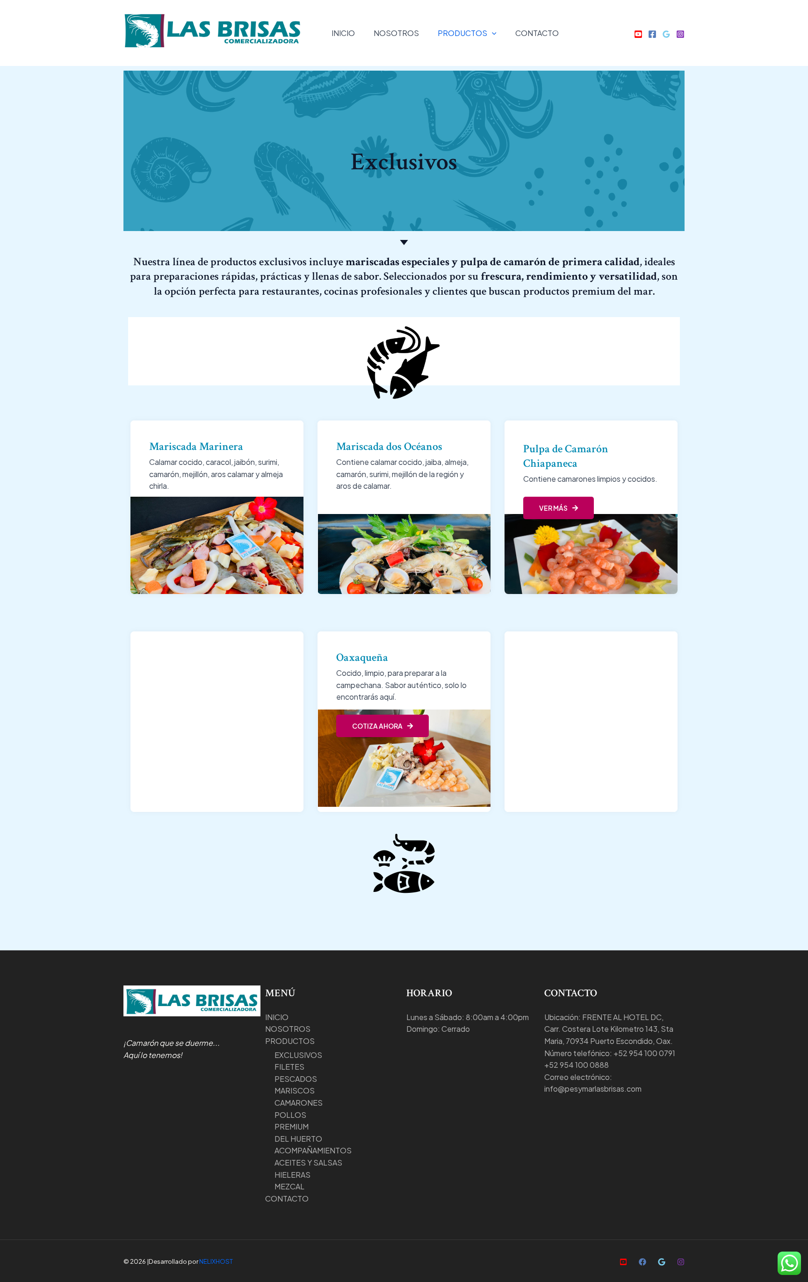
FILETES (289, 1067)
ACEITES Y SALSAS (308, 1162)
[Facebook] (652, 34)
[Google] (666, 34)
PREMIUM (291, 1126)
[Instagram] (680, 34)
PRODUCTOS (462, 33)
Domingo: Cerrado (438, 1029)
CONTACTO (537, 33)
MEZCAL (289, 1186)
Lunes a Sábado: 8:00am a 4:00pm (467, 1017)
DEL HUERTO (298, 1139)
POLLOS (290, 1115)
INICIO (343, 33)
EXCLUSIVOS (298, 1055)
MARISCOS (294, 1090)
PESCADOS (295, 1079)
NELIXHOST (216, 1261)
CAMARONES (298, 1103)
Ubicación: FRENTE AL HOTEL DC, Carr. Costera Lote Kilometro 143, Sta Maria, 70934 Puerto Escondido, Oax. (608, 1029)
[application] (492, 33)
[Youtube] (638, 34)
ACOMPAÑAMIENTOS (313, 1150)
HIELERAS (292, 1175)
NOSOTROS (396, 33)
